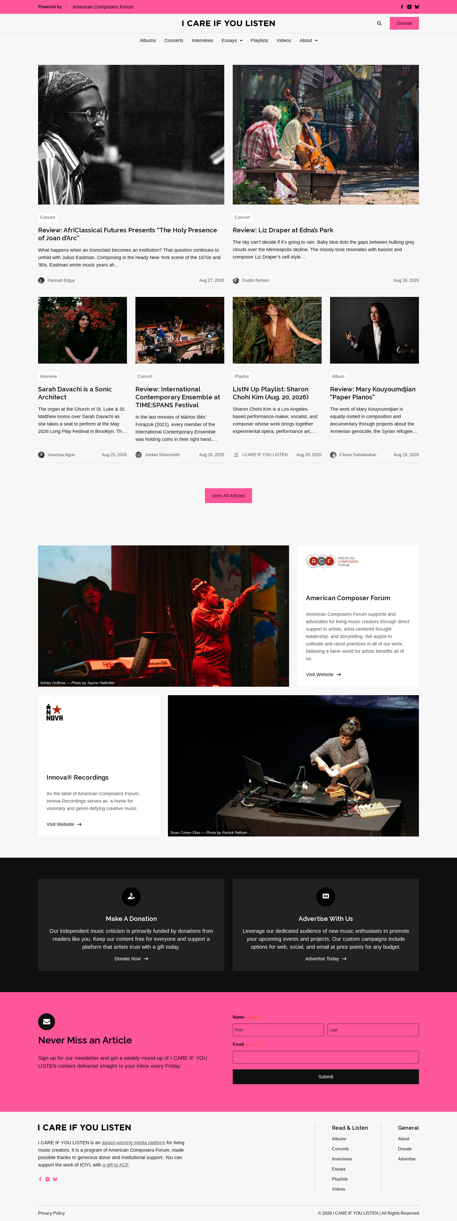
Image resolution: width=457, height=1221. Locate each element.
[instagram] (409, 7)
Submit (325, 1076)
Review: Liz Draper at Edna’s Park (283, 230)
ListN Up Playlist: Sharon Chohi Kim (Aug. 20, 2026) (271, 393)
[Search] (379, 23)
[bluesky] (417, 7)
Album (338, 376)
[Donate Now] (131, 925)
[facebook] (402, 7)
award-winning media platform (133, 1142)
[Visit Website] (358, 616)
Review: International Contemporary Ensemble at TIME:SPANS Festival (177, 397)
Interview (48, 376)
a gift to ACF (116, 1165)
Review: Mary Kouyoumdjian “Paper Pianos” (372, 393)
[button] (404, 23)
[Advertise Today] (326, 925)
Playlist (242, 376)
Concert (47, 217)
